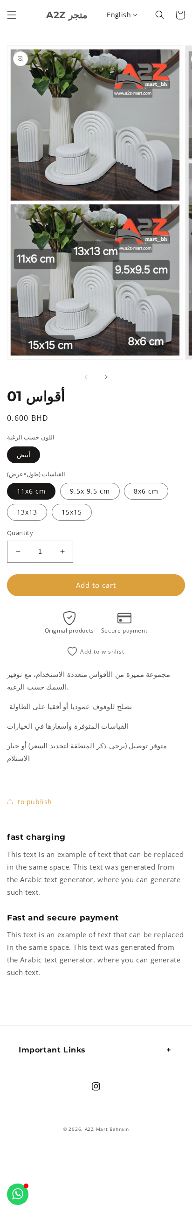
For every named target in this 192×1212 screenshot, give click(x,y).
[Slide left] (85, 377)
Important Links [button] (52, 1049)
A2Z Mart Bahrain (107, 1129)
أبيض (23, 454)
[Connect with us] (18, 1194)
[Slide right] (106, 377)
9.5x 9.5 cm (90, 491)
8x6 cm (146, 491)
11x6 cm (31, 491)
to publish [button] (35, 801)
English (119, 14)
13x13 (27, 512)
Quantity (20, 533)
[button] (11, 15)
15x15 (72, 512)
